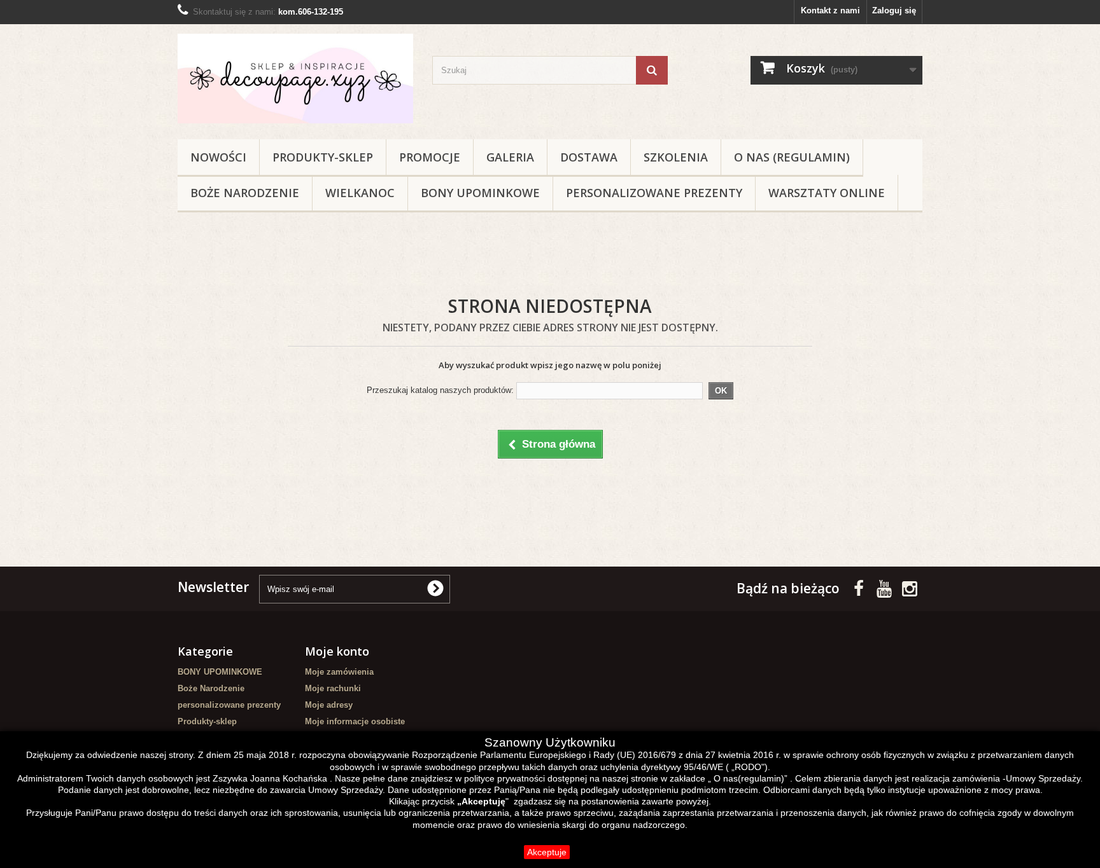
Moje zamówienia (339, 672)
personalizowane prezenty (654, 192)
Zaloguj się (894, 10)
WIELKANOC (360, 192)
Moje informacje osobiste (355, 721)
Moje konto (337, 651)
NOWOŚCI (218, 157)
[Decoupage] (295, 78)
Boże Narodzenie (244, 192)
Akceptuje (547, 852)
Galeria (510, 157)
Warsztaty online (826, 192)
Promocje (429, 157)
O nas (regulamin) (792, 157)
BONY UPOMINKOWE (480, 192)
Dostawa (588, 157)
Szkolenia (676, 157)
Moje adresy (329, 705)
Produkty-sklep (322, 157)
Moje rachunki (333, 688)
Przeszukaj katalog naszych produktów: (440, 390)
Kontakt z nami (830, 10)
